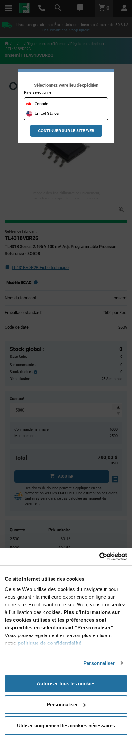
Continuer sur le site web (66, 130)
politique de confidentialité (49, 643)
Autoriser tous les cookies (66, 683)
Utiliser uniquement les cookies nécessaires (66, 725)
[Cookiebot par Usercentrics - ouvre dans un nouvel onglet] (99, 556)
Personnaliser (99, 663)
